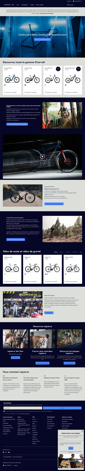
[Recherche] (68, 4)
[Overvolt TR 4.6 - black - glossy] (25, 85)
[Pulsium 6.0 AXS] (73, 267)
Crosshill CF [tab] (75, 252)
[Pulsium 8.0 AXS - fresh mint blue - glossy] (5, 274)
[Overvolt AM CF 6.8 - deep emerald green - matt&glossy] (65, 85)
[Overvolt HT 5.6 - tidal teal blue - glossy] (5, 85)
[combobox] (74, 5)
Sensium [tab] (61, 252)
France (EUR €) (77, 1)
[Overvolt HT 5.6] (12, 78)
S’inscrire (62, 408)
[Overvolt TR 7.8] (52, 78)
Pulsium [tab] (56, 252)
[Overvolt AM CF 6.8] (73, 78)
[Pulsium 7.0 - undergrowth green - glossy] (45, 274)
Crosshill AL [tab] (67, 252)
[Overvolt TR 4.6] (32, 78)
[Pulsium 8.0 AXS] (12, 267)
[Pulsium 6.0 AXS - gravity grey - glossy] (65, 274)
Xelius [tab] (80, 252)
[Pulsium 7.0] (52, 267)
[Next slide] (81, 269)
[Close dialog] (82, 431)
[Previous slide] (4, 269)
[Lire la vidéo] (42, 156)
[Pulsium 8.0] (32, 267)
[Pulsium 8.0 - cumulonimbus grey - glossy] (25, 274)
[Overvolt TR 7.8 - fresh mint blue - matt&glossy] (45, 85)
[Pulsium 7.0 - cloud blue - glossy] (47, 274)
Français (69, 1)
